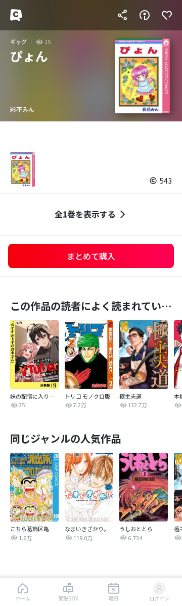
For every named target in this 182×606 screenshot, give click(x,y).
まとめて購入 (91, 256)
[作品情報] (144, 15)
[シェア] (122, 15)
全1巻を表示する (85, 214)
